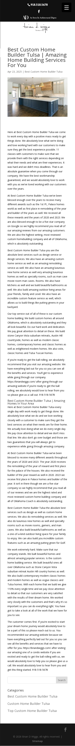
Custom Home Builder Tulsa (29, 703)
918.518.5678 (39, 4)
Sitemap (37, 741)
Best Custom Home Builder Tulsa (43, 71)
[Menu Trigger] (66, 7)
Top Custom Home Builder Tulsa (32, 711)
